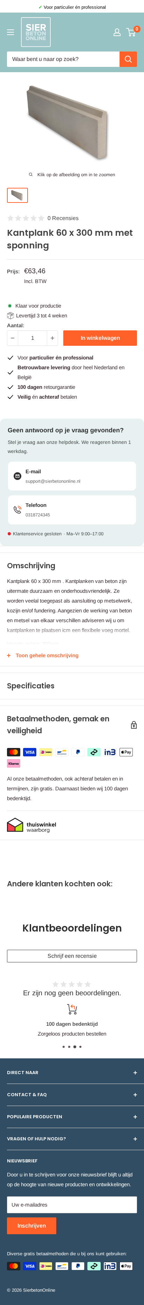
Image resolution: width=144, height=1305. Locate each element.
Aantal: (15, 325)
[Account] (117, 32)
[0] (131, 32)
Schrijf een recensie (72, 956)
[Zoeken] (128, 59)
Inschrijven (31, 1226)
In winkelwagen (100, 338)
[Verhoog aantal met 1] (52, 338)
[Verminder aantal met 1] (12, 338)
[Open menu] (10, 32)
